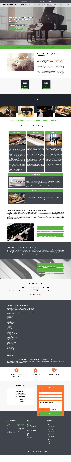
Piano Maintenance (31, 197)
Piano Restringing (51, 436)
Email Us (60, 4)
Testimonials (49, 4)
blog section (51, 216)
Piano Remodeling (51, 431)
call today (57, 361)
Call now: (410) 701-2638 (16, 28)
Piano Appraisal (51, 433)
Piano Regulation (50, 197)
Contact (55, 4)
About (39, 4)
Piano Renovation (41, 197)
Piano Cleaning (51, 434)
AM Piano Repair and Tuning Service (57, 60)
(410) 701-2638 (24, 1)
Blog (65, 4)
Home (35, 4)
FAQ (68, 4)
